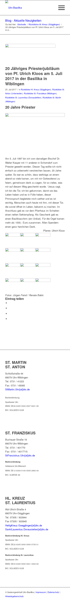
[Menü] (60, 7)
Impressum (41, 592)
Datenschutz (53, 592)
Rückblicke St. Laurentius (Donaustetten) (23, 97)
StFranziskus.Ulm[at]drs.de (20, 455)
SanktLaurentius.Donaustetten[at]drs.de (26, 529)
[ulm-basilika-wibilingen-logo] (29, 7)
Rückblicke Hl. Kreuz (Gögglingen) (36, 89)
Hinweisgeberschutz (14, 596)
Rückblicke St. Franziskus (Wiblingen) (40, 93)
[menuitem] (51, 7)
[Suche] (51, 7)
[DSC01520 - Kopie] (30, 54)
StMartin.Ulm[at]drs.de (17, 389)
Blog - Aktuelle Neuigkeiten (23, 20)
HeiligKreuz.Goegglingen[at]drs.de (23, 525)
